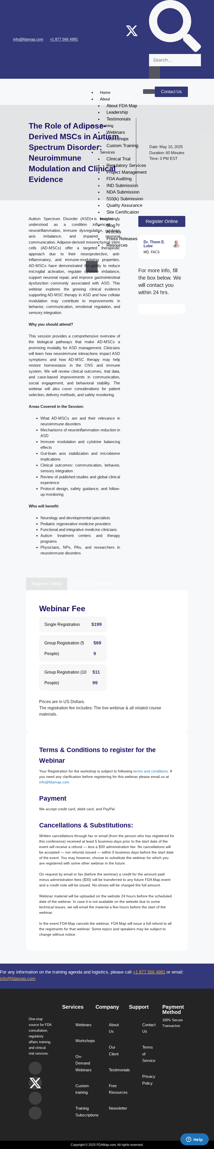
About (105, 99)
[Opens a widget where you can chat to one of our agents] (194, 1139)
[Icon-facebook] (114, 45)
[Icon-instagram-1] (114, 30)
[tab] (46, 584)
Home (105, 92)
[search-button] (154, 72)
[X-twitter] (131, 30)
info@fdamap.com (28, 39)
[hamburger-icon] (149, 91)
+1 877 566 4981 (64, 39)
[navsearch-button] (175, 50)
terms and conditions (150, 771)
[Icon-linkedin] (131, 45)
